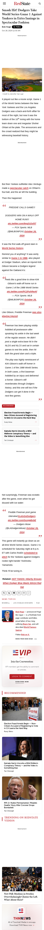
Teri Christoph (9, 771)
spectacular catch (19, 188)
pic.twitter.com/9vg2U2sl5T (22, 223)
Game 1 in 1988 (19, 258)
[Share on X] (4, 593)
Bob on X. (25, 635)
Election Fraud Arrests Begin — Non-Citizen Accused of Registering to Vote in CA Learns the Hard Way (21, 725)
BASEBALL (6, 603)
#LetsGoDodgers (27, 516)
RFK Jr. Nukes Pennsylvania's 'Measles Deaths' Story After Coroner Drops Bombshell (20, 805)
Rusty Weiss (8, 731)
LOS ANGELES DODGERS (23, 603)
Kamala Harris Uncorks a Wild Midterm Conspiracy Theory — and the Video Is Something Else (21, 765)
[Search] (39, 3)
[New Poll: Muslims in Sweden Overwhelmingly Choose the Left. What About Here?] (22, 879)
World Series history (12, 248)
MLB (38, 603)
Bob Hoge (6, 27)
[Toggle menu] (4, 3)
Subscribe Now (22, 682)
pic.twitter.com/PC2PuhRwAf (22, 291)
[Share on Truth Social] (9, 593)
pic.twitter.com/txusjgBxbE (22, 520)
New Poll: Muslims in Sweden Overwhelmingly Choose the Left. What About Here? (21, 896)
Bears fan (27, 624)
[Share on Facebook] (14, 593)
